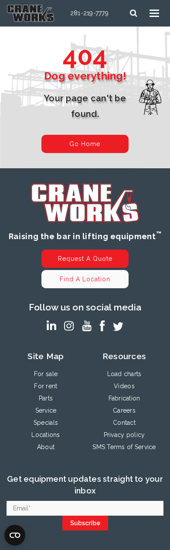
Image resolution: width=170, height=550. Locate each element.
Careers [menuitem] (124, 410)
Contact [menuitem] (124, 422)
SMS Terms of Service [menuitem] (124, 446)
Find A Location (85, 279)
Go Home (84, 143)
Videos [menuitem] (124, 386)
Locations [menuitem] (45, 434)
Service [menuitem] (46, 410)
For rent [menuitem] (45, 386)
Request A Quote (85, 258)
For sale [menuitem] (46, 373)
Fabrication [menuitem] (124, 398)
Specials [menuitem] (46, 422)
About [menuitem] (45, 446)
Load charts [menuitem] (124, 373)
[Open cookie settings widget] (14, 535)
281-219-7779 (89, 13)
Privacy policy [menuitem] (124, 434)
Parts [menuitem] (46, 398)
